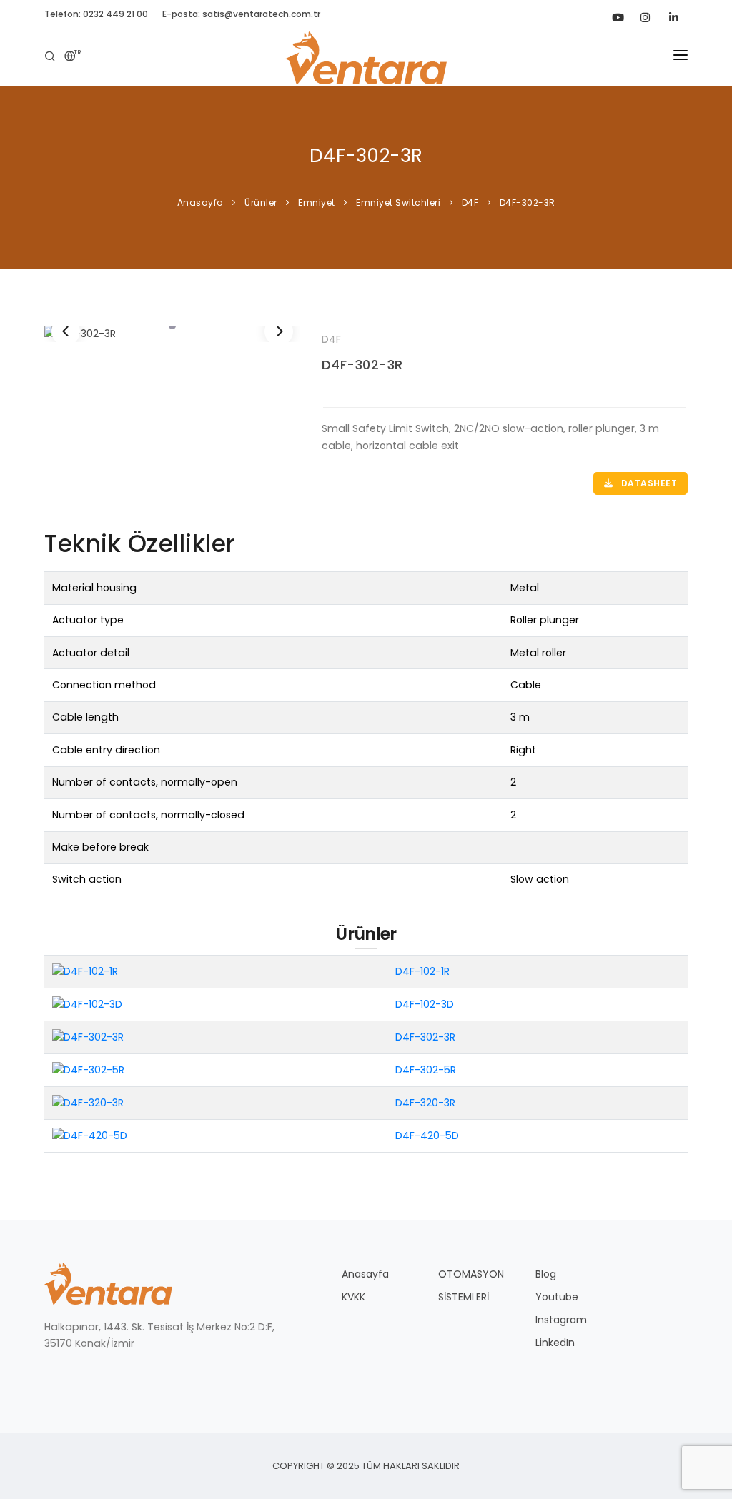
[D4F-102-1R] (85, 971)
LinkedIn (555, 1342)
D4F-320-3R (425, 1103)
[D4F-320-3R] (88, 1102)
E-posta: (241, 14)
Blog (545, 1274)
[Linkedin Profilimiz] (673, 14)
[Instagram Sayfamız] (644, 14)
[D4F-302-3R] (172, 334)
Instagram (561, 1320)
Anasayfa (365, 1274)
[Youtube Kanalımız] (616, 14)
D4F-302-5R (425, 1070)
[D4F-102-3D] (87, 1004)
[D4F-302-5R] (88, 1070)
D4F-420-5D (427, 1135)
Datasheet (647, 483)
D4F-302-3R (362, 365)
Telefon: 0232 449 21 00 (96, 14)
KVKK (353, 1297)
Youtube (556, 1297)
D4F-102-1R (422, 971)
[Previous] (65, 331)
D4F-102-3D (424, 1004)
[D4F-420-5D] (89, 1135)
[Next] (278, 331)
